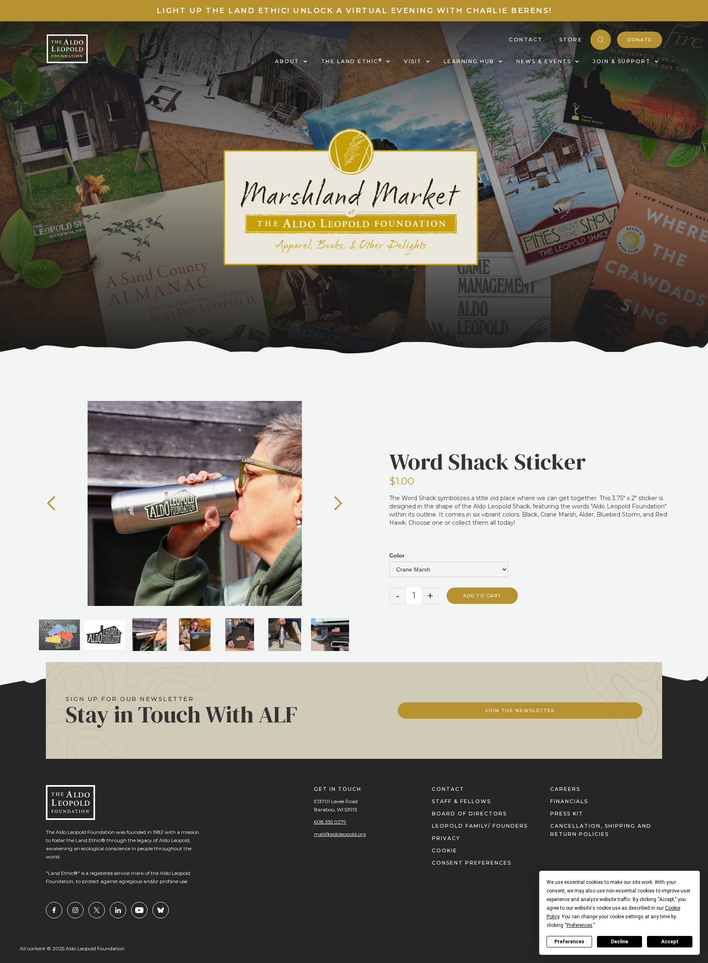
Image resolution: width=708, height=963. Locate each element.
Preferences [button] (579, 925)
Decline (619, 942)
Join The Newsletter (520, 710)
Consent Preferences (471, 863)
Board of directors (469, 813)
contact (448, 789)
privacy (446, 838)
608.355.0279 (330, 822)
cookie (444, 850)
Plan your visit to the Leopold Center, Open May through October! (354, 11)
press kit (566, 813)
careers (565, 789)
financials (569, 801)
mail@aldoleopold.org (340, 834)
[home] (67, 49)
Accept (669, 942)
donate (639, 40)
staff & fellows (461, 801)
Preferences (569, 942)
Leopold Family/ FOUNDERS (480, 826)
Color (396, 555)
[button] (51, 503)
